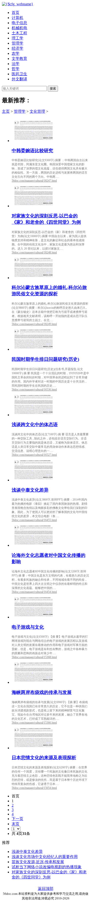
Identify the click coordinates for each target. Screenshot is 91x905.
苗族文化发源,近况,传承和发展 (38, 862)
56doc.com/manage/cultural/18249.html (34, 324)
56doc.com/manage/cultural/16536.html (34, 389)
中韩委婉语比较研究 (32, 150)
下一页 (17, 819)
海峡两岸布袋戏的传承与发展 (42, 692)
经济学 (17, 48)
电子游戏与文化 (28, 627)
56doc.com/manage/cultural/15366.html (34, 722)
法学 (15, 64)
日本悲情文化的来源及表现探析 (44, 757)
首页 (15, 12)
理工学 (17, 38)
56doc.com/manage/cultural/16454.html (34, 592)
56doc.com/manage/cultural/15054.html (34, 788)
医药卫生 (19, 74)
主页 (6, 111)
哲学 (15, 69)
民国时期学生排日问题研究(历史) (45, 359)
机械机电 (19, 28)
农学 (15, 53)
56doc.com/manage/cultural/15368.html (34, 657)
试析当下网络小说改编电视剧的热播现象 (47, 867)
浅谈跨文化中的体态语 (35, 424)
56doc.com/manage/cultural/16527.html (34, 455)
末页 (15, 824)
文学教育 (19, 58)
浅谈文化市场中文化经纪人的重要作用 (45, 857)
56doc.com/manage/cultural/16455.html (34, 520)
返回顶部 (45, 888)
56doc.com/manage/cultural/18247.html (34, 180)
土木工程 (19, 33)
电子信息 (19, 23)
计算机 (17, 18)
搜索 (53, 88)
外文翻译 (19, 79)
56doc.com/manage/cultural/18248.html (34, 252)
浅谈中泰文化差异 (30, 490)
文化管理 (37, 111)
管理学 (17, 43)
